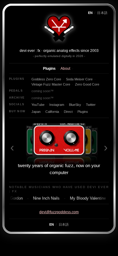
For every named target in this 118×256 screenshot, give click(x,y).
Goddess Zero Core (46, 79)
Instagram (56, 104)
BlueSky (75, 104)
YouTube (37, 104)
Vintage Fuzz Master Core (50, 84)
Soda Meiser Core (79, 79)
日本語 (102, 13)
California (52, 111)
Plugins (49, 68)
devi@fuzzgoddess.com (59, 212)
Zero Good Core (87, 84)
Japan (36, 111)
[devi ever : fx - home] (59, 27)
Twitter (91, 104)
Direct (68, 111)
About (65, 68)
